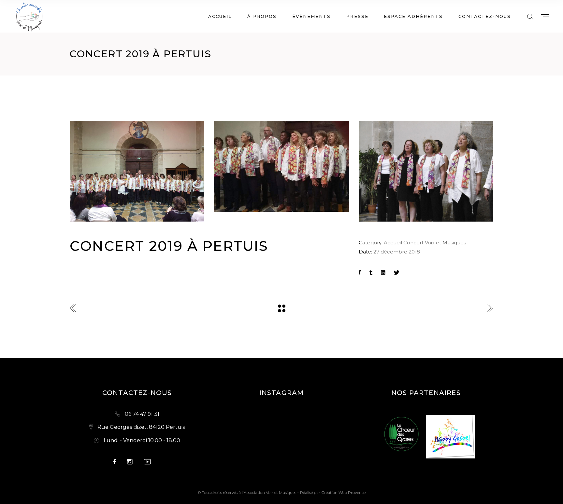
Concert (413, 242)
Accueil (393, 242)
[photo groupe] (137, 171)
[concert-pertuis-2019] (281, 166)
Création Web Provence (343, 492)
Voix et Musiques (445, 242)
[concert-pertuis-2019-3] (426, 171)
